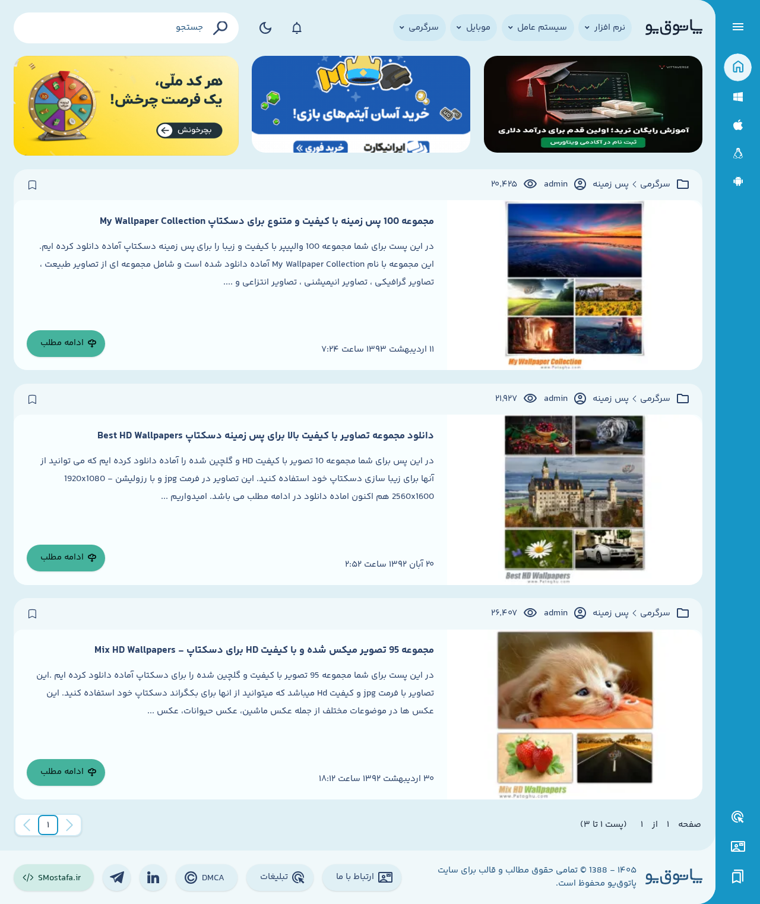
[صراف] (126, 106)
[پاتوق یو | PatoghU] (673, 27)
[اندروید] (737, 181)
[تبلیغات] (738, 817)
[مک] (737, 125)
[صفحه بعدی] (26, 825)
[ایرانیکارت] (361, 106)
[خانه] (738, 67)
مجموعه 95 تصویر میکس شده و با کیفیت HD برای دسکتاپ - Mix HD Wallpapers (264, 650)
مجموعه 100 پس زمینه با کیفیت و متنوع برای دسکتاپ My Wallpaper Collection (267, 221)
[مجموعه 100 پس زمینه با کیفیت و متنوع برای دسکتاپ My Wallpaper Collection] (574, 285)
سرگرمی (655, 184)
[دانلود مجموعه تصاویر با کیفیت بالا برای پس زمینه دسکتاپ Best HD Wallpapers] (574, 499)
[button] (48, 825)
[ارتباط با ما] (738, 847)
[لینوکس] (737, 153)
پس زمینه (611, 184)
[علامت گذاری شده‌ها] (738, 877)
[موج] (593, 106)
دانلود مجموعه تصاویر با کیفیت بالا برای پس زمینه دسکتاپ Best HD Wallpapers (265, 436)
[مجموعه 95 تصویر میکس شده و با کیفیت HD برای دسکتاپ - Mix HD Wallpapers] (574, 714)
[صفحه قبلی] (69, 825)
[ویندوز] (737, 97)
